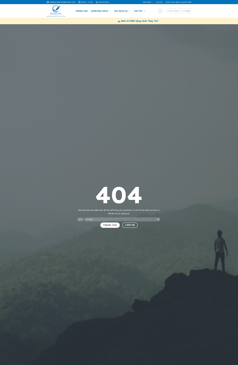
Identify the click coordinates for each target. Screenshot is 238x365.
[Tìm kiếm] (160, 11)
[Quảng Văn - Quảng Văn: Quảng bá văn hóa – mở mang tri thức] (58, 11)
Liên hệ (159, 2)
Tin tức (138, 11)
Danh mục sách (99, 11)
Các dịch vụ (121, 11)
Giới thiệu (147, 2)
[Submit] (158, 219)
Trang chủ (81, 11)
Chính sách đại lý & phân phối (178, 2)
